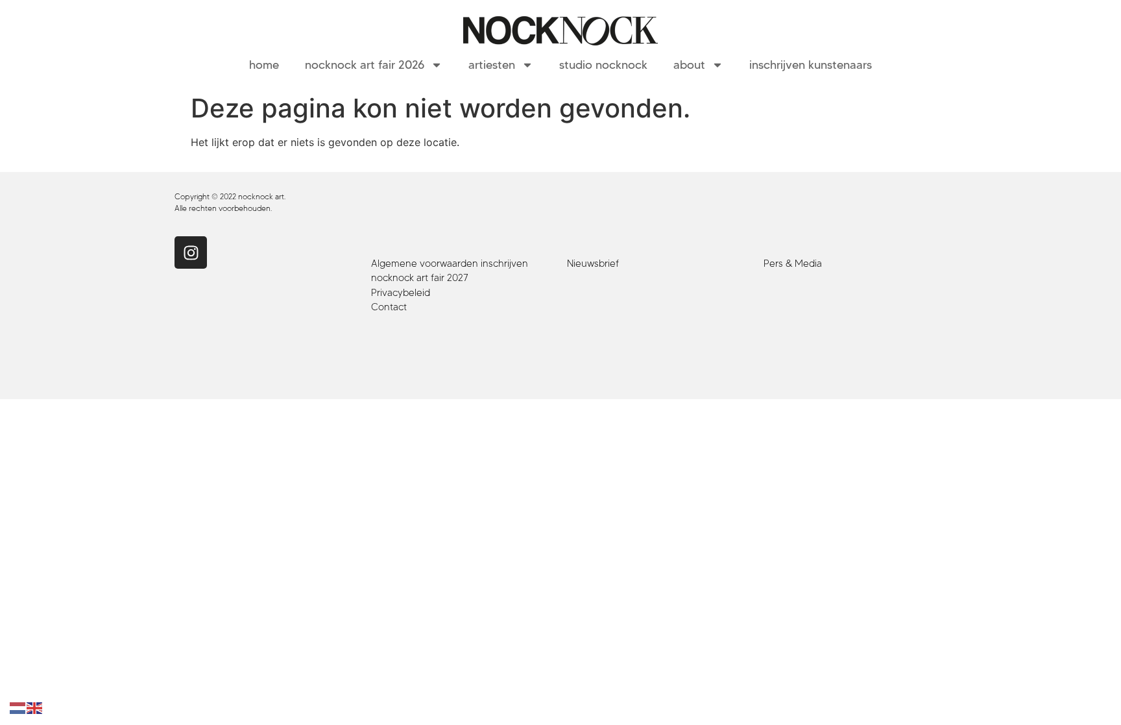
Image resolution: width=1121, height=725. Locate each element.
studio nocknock (603, 64)
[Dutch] (18, 707)
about (689, 64)
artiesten (491, 64)
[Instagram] (191, 252)
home (264, 64)
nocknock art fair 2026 (364, 64)
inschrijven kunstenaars (810, 64)
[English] (35, 707)
